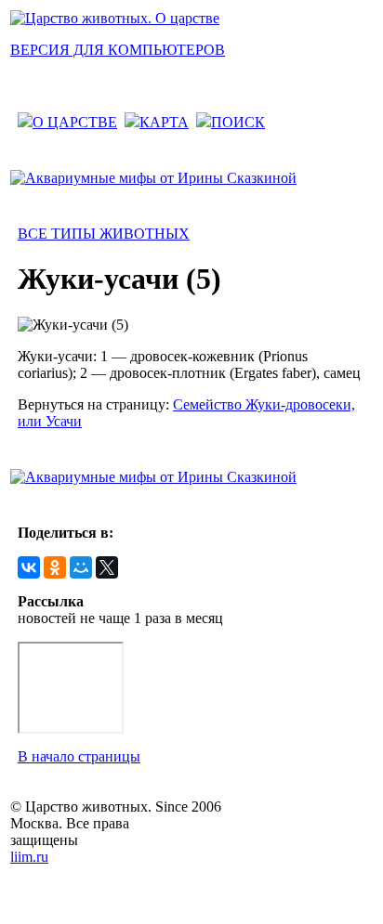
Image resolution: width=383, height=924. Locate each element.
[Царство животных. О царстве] (114, 18)
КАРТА (164, 122)
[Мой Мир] (81, 567)
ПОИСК (238, 122)
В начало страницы (79, 756)
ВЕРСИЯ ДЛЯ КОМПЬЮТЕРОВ (117, 50)
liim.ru (29, 857)
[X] (107, 567)
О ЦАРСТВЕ (75, 122)
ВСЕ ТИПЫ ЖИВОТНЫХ (104, 233)
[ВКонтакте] (29, 567)
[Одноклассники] (55, 567)
